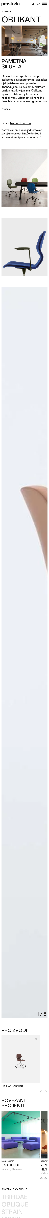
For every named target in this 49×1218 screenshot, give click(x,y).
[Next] (45, 1092)
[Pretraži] (33, 4)
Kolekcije (7, 11)
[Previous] (41, 1092)
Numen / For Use (20, 123)
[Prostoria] (11, 4)
